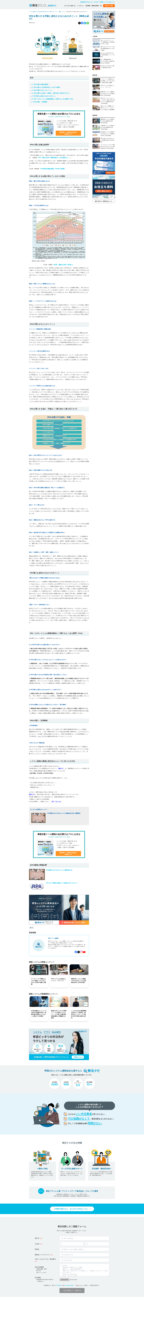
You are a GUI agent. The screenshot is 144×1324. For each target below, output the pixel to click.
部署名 (37, 1249)
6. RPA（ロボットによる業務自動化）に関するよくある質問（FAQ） (53, 99)
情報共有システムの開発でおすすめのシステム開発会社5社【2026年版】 (78, 980)
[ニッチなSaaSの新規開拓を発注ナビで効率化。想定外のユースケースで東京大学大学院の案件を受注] (79, 1001)
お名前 (37, 1244)
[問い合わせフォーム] (59, 1059)
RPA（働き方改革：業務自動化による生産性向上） (53, 157)
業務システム (62, 11)
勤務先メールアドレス (42, 1255)
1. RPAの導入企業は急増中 (40, 84)
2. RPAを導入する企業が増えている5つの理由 (46, 87)
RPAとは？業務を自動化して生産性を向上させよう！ (62, 883)
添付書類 (38, 1277)
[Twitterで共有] (79, 23)
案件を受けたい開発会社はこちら (103, 201)
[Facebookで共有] (82, 23)
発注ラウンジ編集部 (53, 938)
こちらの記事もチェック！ (40, 809)
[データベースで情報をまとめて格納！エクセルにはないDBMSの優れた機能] (39, 969)
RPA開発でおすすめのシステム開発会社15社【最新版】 (64, 813)
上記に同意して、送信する (72, 1290)
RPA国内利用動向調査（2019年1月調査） (53, 168)
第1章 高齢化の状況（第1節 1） (64, 264)
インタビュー (80, 5)
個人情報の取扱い (69, 1285)
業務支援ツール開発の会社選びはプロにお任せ (59, 114)
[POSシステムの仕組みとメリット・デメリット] (59, 969)
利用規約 (59, 1285)
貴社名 (37, 1238)
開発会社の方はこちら (87, 2)
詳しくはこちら (56, 801)
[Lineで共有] (87, 23)
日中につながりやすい (45, 1260)
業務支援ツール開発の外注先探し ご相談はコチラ (68, 133)
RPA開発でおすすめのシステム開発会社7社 (59, 870)
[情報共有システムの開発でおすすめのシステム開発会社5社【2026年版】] (79, 969)
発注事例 (88, 5)
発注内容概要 (39, 1267)
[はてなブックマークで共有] (85, 23)
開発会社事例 (95, 5)
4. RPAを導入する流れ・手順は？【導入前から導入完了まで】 (51, 93)
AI (32, 927)
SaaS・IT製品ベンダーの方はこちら (105, 2)
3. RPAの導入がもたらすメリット (42, 90)
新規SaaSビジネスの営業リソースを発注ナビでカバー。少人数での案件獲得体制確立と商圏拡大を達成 (58, 1014)
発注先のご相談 (109, 5)
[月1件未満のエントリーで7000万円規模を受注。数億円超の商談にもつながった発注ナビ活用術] (39, 1001)
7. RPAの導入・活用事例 (39, 102)
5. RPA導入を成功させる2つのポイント (44, 96)
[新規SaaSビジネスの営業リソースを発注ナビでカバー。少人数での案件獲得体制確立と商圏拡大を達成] (59, 1001)
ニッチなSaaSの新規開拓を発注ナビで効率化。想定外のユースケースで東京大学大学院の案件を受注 (78, 1014)
